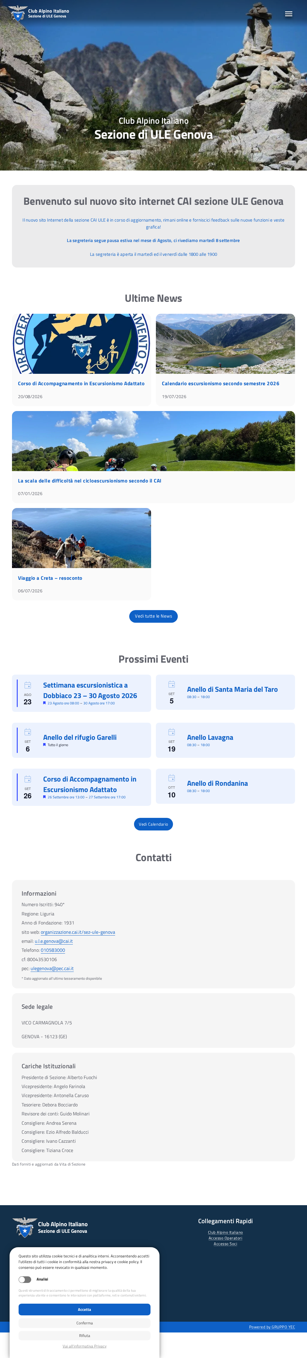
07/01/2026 (30, 493)
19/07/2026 (174, 396)
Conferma (84, 1323)
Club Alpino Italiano (225, 1232)
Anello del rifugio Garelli (80, 737)
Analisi (42, 1279)
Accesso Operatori (226, 1238)
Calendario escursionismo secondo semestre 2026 (220, 383)
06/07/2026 (30, 590)
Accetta (84, 1309)
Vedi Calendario (153, 824)
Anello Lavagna (210, 737)
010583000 (53, 950)
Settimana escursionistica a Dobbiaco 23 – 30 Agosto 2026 (90, 690)
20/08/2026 (30, 396)
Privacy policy (85, 1346)
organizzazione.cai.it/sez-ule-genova (78, 932)
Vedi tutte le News (153, 615)
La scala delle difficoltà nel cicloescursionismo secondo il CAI (90, 481)
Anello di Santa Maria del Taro (232, 689)
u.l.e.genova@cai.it (54, 941)
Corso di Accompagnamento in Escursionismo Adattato (81, 383)
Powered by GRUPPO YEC (272, 1327)
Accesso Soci (225, 1244)
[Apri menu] (289, 14)
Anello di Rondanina (217, 783)
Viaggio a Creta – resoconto (50, 578)
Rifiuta (84, 1335)
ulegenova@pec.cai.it (52, 968)
